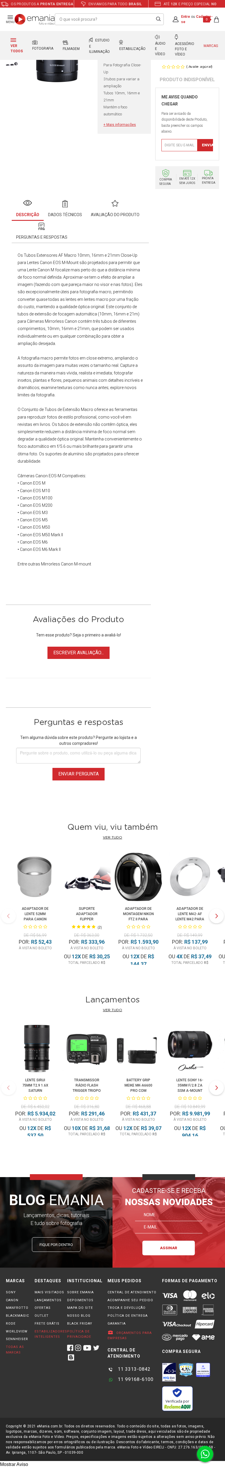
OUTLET (42, 1316)
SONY (11, 1292)
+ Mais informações (119, 125)
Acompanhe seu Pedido (130, 1300)
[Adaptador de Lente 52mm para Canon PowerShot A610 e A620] (35, 877)
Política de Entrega (128, 1316)
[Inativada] (169, 1372)
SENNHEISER (17, 1339)
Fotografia (42, 48)
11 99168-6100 (135, 1379)
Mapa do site (80, 1308)
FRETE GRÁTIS (47, 1323)
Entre (185, 17)
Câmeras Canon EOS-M (39, 475)
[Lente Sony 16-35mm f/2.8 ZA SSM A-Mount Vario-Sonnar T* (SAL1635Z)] (190, 1049)
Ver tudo (112, 837)
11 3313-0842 (133, 1369)
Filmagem (71, 49)
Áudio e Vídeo (160, 48)
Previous (8, 915)
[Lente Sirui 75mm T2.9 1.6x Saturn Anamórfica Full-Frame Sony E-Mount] (35, 1049)
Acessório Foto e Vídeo (184, 49)
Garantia (117, 1323)
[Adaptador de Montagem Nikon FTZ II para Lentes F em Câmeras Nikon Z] (138, 877)
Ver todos (17, 48)
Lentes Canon (39, 262)
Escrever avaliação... (78, 652)
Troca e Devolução (127, 1308)
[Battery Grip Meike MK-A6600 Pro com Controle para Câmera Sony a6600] (138, 1049)
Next (216, 915)
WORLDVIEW (17, 1331)
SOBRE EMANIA (80, 1292)
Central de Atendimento (132, 1292)
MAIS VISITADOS (49, 1292)
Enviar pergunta (78, 774)
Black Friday (79, 1323)
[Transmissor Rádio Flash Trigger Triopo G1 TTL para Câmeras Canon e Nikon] (86, 1049)
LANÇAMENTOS (48, 1300)
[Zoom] (12, 63)
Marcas (211, 46)
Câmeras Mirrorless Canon (52, 321)
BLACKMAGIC (17, 1316)
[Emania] (35, 19)
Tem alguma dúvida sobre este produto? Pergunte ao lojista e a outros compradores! (78, 740)
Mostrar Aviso (14, 1464)
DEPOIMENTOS (80, 1300)
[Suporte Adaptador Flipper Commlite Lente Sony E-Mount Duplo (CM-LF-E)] (86, 877)
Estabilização (132, 49)
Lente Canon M (40, 270)
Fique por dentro (56, 1245)
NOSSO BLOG (79, 1316)
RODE (11, 1323)
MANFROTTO (17, 1308)
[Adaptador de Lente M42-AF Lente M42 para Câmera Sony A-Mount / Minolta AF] (190, 877)
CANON (12, 1300)
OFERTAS (43, 1308)
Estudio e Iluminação (99, 46)
